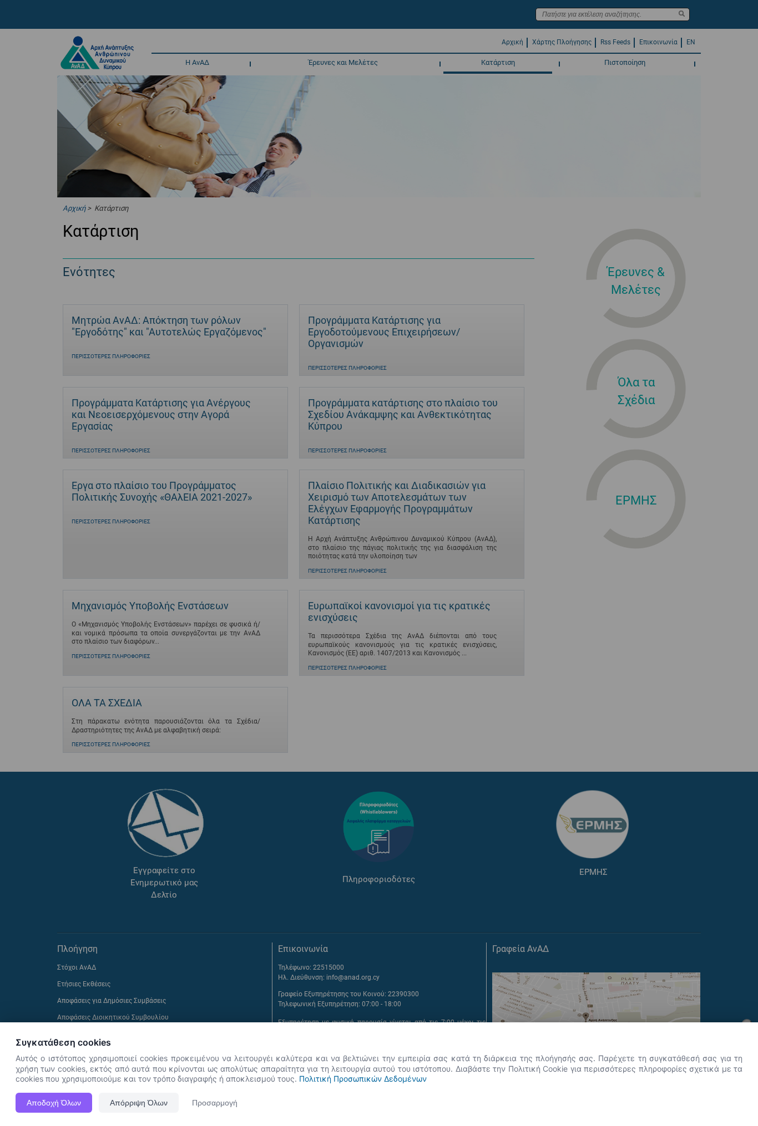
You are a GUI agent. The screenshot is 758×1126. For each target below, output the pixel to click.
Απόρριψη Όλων (139, 1102)
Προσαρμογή (214, 1102)
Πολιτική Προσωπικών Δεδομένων (363, 1078)
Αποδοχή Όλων (54, 1102)
